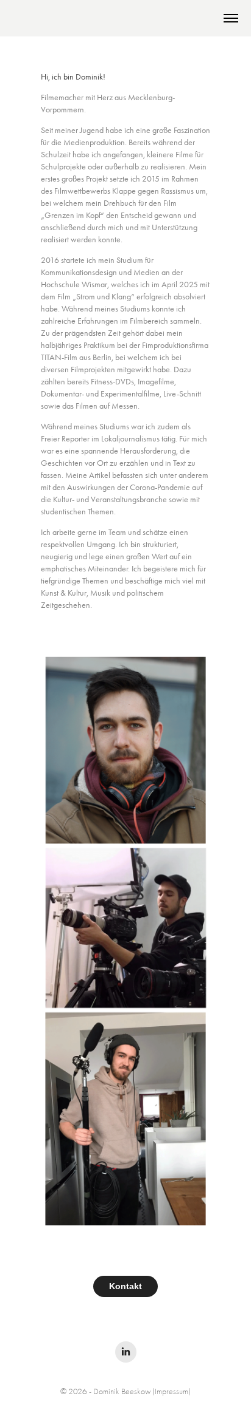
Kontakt (125, 1286)
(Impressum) (171, 1391)
